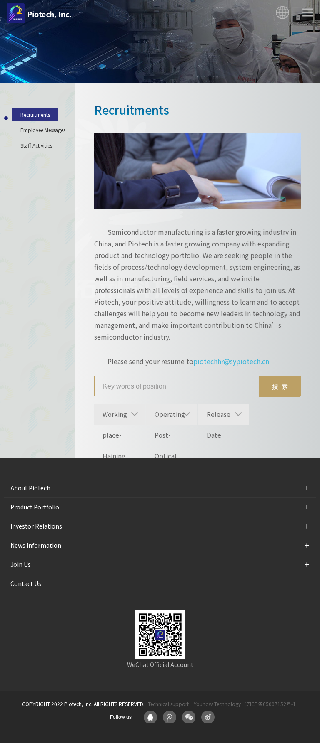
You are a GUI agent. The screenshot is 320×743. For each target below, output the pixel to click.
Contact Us (25, 583)
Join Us (20, 564)
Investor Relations (36, 526)
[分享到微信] (188, 717)
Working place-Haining (114, 417)
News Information (35, 545)
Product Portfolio (34, 507)
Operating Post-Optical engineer (170, 417)
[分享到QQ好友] (150, 717)
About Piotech (30, 488)
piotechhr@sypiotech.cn (231, 361)
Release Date (218, 417)
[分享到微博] (208, 717)
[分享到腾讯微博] (169, 717)
